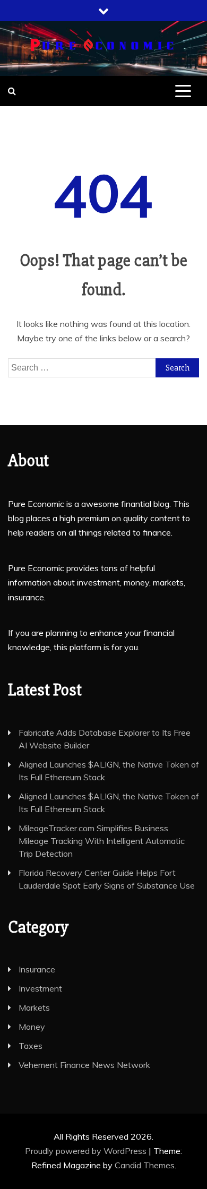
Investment (40, 988)
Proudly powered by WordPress (87, 1150)
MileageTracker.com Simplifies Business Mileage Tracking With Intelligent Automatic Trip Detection (102, 841)
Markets (34, 1007)
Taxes (30, 1045)
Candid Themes (145, 1165)
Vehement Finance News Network (84, 1064)
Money (32, 1026)
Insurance (37, 969)
